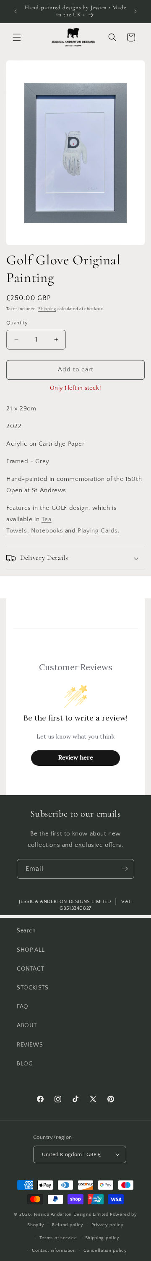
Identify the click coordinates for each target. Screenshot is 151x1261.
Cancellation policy (105, 1250)
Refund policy (67, 1224)
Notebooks (47, 530)
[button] (17, 37)
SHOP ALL (31, 950)
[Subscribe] (124, 869)
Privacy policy (107, 1224)
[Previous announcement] (15, 11)
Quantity (17, 323)
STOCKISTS (32, 987)
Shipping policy (102, 1237)
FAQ (23, 1006)
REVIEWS (30, 1045)
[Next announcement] (135, 11)
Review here (75, 757)
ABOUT (27, 1025)
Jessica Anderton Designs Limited (71, 1214)
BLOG (24, 1063)
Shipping (47, 309)
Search (26, 930)
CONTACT (30, 969)
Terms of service (58, 1237)
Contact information (54, 1250)
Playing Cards (98, 530)
